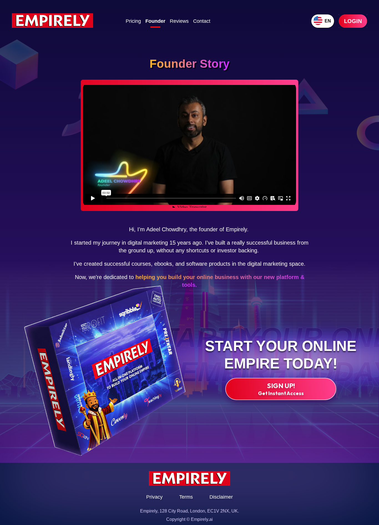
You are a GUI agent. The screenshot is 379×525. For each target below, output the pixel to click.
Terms (186, 497)
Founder (155, 21)
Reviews (179, 21)
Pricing (133, 21)
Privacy (154, 497)
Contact (201, 21)
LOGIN (353, 21)
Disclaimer (221, 497)
